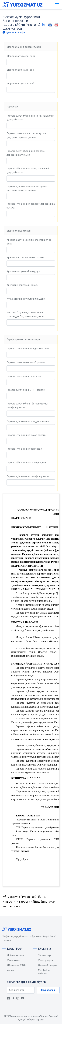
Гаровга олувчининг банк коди (24, 376)
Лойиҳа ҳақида (15, 955)
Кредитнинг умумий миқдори (23, 271)
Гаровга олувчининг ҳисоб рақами (26, 362)
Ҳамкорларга (45, 960)
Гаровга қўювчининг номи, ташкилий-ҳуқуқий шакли (28, 170)
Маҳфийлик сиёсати (44, 972)
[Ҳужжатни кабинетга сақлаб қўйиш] (43, 25)
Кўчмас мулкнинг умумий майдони (26, 298)
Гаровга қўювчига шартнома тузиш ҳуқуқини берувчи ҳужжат (27, 188)
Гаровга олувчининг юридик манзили (28, 348)
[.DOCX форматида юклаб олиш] (50, 25)
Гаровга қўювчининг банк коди (24, 448)
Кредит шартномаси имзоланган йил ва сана (29, 241)
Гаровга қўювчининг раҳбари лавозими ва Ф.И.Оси (31, 205)
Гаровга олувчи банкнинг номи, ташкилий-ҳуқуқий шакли (31, 117)
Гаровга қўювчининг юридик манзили (28, 421)
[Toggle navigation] (57, 4)
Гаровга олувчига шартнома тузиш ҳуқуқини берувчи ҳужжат (26, 135)
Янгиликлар (44, 955)
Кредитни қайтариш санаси (22, 284)
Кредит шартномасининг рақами (25, 257)
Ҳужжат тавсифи (15, 32)
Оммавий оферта (47, 965)
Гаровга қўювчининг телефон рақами (28, 476)
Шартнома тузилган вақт (21, 55)
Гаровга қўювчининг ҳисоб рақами (26, 434)
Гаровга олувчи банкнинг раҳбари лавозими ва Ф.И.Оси (26, 152)
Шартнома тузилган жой (20, 83)
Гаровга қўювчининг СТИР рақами (26, 462)
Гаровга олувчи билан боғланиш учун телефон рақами (27, 405)
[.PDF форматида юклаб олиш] (56, 25)
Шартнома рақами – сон (20, 69)
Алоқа (10, 970)
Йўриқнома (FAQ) (16, 965)
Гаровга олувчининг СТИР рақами (26, 389)
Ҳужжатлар (13, 960)
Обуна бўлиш (48, 989)
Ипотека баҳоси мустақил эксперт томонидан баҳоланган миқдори (26, 314)
